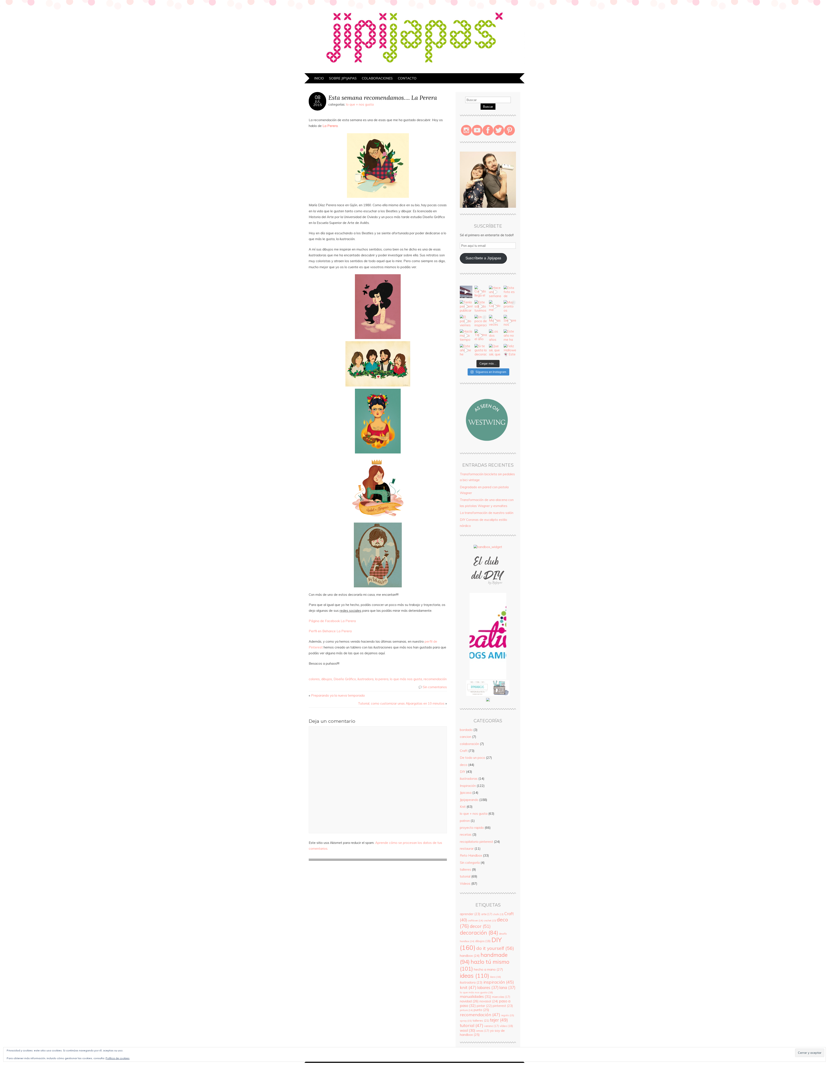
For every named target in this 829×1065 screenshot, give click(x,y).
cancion (465, 737)
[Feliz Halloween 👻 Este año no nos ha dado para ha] (510, 350)
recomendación (435, 679)
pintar (484, 1006)
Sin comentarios (435, 687)
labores (487, 987)
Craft (464, 751)
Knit (463, 807)
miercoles (501, 996)
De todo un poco (472, 758)
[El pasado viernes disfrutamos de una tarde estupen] (466, 321)
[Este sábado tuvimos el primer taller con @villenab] (481, 306)
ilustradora (365, 679)
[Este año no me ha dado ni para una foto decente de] (510, 335)
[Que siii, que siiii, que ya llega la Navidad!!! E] (495, 350)
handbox (470, 956)
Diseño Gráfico (345, 679)
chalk (498, 914)
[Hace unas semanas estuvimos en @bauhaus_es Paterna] (466, 292)
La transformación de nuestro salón (486, 513)
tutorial (465, 876)
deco (463, 765)
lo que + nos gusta (360, 104)
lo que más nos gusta (406, 679)
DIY (462, 772)
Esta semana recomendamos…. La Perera (382, 97)
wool (467, 1030)
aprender (470, 914)
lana (507, 987)
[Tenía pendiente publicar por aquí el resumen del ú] (466, 306)
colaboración (469, 744)
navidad (469, 1001)
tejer (499, 1020)
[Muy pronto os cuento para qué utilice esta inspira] (510, 306)
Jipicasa (465, 793)
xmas (482, 1030)
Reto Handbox (471, 855)
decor (480, 926)
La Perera (330, 126)
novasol (488, 1001)
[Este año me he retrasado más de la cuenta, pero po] (466, 350)
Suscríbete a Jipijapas (483, 258)
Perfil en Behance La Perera (330, 631)
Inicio (319, 78)
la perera (381, 679)
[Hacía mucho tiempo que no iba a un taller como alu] (466, 335)
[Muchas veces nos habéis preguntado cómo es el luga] (495, 321)
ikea (495, 976)
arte (486, 914)
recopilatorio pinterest (476, 842)
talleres (465, 869)
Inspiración (468, 786)
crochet (490, 920)
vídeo (506, 1026)
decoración (479, 932)
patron (465, 821)
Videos (465, 883)
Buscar (488, 106)
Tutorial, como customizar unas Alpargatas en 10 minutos (401, 703)
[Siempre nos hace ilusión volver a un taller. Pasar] (510, 321)
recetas (465, 834)
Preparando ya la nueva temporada (338, 695)
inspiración (498, 982)
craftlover (475, 920)
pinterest (503, 1006)
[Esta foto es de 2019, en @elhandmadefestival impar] (510, 292)
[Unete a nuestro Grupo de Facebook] (487, 591)
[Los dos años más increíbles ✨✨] (495, 335)
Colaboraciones (377, 78)
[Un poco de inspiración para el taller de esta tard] (481, 321)
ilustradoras (469, 779)
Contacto (407, 78)
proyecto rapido (472, 828)
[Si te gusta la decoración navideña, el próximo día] (481, 350)
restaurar (467, 848)
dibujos (326, 679)
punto (481, 1010)
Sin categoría (470, 863)
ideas (474, 975)
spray (466, 1020)
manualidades (475, 996)
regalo (507, 1015)
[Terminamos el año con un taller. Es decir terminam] (481, 335)
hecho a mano (488, 969)
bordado (466, 730)
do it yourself (495, 948)
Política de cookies (118, 1058)
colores (314, 679)
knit (468, 987)
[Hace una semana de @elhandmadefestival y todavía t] (495, 292)
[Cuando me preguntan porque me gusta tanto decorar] (495, 306)
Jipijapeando (469, 800)
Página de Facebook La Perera (332, 621)
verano (491, 1026)
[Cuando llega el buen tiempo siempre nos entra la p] (481, 292)
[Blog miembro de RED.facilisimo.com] (488, 701)
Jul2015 (317, 103)
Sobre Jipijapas (343, 78)
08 (317, 97)
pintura (466, 1010)
